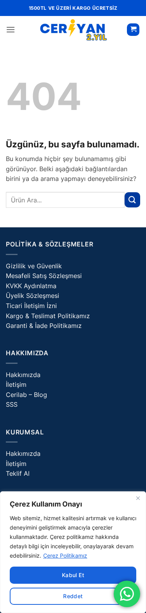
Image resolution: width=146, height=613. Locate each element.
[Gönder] (132, 199)
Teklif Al (18, 473)
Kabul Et (73, 575)
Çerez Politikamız (65, 555)
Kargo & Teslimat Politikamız (48, 316)
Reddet (73, 596)
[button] (10, 29)
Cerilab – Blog (26, 395)
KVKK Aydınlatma (31, 286)
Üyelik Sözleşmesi (32, 295)
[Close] (137, 498)
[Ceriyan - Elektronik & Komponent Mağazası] (73, 29)
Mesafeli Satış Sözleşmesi (44, 276)
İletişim (16, 384)
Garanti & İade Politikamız (44, 326)
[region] (73, 552)
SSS (12, 404)
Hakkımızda (23, 375)
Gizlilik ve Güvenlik (34, 266)
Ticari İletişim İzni (31, 306)
